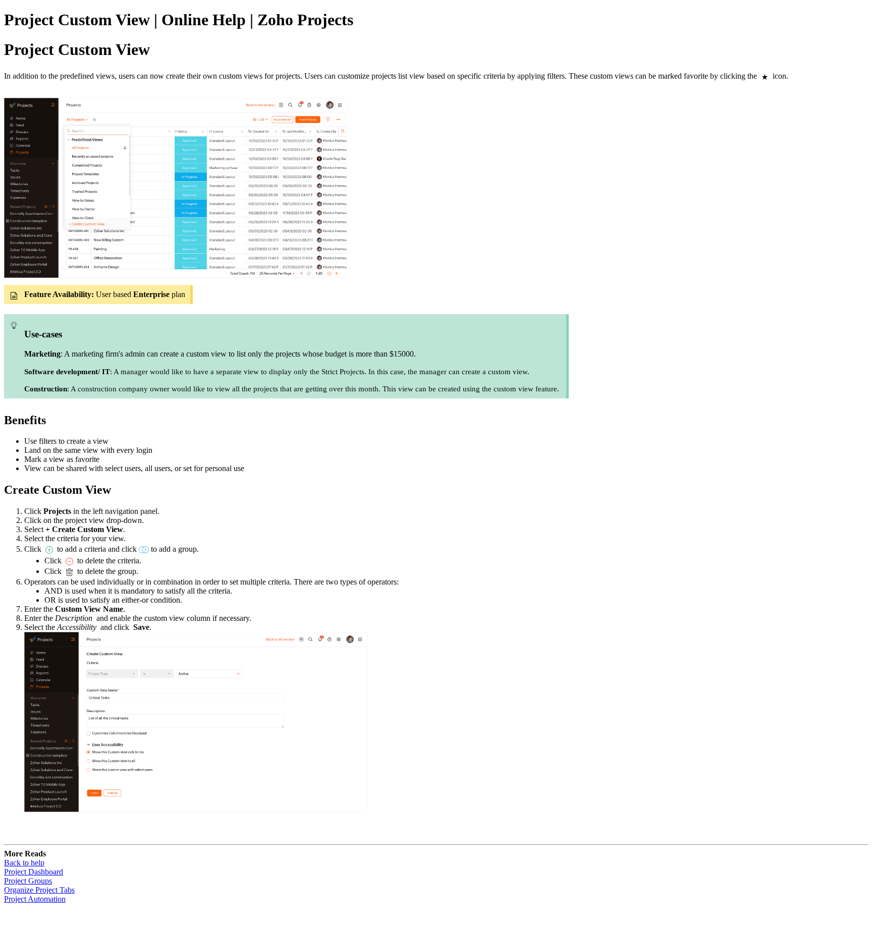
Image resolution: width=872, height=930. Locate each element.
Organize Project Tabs (39, 890)
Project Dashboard (33, 871)
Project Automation (35, 899)
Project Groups (28, 881)
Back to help (24, 862)
